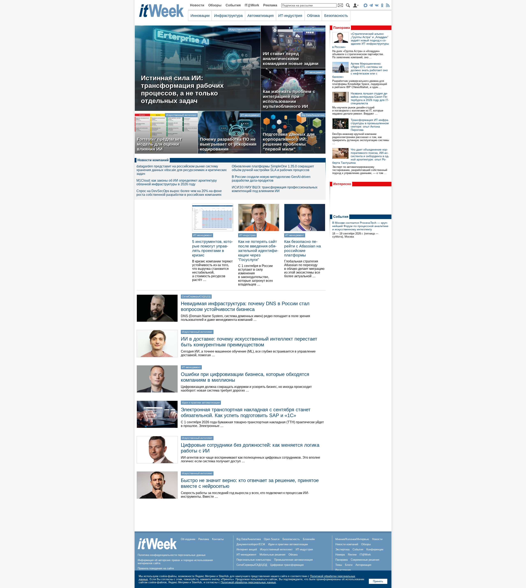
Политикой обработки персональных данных (248, 582)
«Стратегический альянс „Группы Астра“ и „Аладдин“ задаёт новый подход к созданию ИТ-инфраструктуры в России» (360, 40)
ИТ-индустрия (290, 16)
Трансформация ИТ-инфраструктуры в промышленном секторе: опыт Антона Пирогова (370, 124)
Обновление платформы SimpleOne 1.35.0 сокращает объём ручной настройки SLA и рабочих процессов (273, 168)
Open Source (271, 539)
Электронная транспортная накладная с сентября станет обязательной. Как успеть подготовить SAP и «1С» (245, 412)
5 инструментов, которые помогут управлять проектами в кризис (212, 248)
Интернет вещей (246, 549)
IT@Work (252, 5)
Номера (340, 554)
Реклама (270, 5)
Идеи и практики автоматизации (201, 402)
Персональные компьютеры (253, 559)
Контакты (218, 539)
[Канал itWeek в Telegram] (371, 6)
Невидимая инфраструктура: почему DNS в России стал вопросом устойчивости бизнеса (245, 306)
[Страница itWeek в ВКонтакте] (376, 6)
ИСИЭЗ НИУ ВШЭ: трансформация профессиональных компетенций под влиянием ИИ (274, 189)
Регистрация (343, 570)
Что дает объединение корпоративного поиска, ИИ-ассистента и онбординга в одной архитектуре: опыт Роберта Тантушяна (360, 156)
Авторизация (363, 564)
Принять (378, 581)
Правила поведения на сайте (156, 568)
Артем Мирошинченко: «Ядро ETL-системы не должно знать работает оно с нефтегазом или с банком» (360, 70)
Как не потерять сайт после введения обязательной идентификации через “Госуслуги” (258, 250)
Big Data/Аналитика (313, 115)
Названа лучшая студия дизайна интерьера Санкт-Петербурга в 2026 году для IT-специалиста (370, 98)
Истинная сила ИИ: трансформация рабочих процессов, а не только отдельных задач (182, 89)
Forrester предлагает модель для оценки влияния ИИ (159, 144)
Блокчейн (309, 539)
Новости (197, 5)
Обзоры (214, 5)
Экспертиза (342, 549)
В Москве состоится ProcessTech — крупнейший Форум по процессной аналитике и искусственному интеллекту (360, 226)
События (233, 5)
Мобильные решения (272, 554)
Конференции (374, 549)
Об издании (188, 539)
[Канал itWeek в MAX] (365, 6)
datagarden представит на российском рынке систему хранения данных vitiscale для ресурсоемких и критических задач (181, 170)
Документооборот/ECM (250, 544)
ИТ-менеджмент (315, 72)
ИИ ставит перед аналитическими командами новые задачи (290, 58)
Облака (313, 16)
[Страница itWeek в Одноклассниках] (382, 6)
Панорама (341, 27)
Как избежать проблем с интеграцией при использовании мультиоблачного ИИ (289, 99)
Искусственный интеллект (244, 29)
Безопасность (336, 16)
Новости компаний (153, 160)
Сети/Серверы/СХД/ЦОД (196, 296)
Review (352, 554)
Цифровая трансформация (287, 564)
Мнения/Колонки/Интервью (352, 539)
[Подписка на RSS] (387, 6)
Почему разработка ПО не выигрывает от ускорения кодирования (228, 144)
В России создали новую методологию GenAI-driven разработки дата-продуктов (271, 178)
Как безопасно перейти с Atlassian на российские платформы (302, 248)
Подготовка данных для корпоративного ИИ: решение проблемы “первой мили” (289, 141)
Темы (338, 564)
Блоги (348, 564)
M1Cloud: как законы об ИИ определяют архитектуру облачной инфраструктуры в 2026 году (176, 182)
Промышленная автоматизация (293, 559)
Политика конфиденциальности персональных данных (172, 555)
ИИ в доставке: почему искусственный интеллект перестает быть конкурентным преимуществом (249, 341)
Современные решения (365, 559)
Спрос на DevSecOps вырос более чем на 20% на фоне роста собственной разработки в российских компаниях (179, 192)
